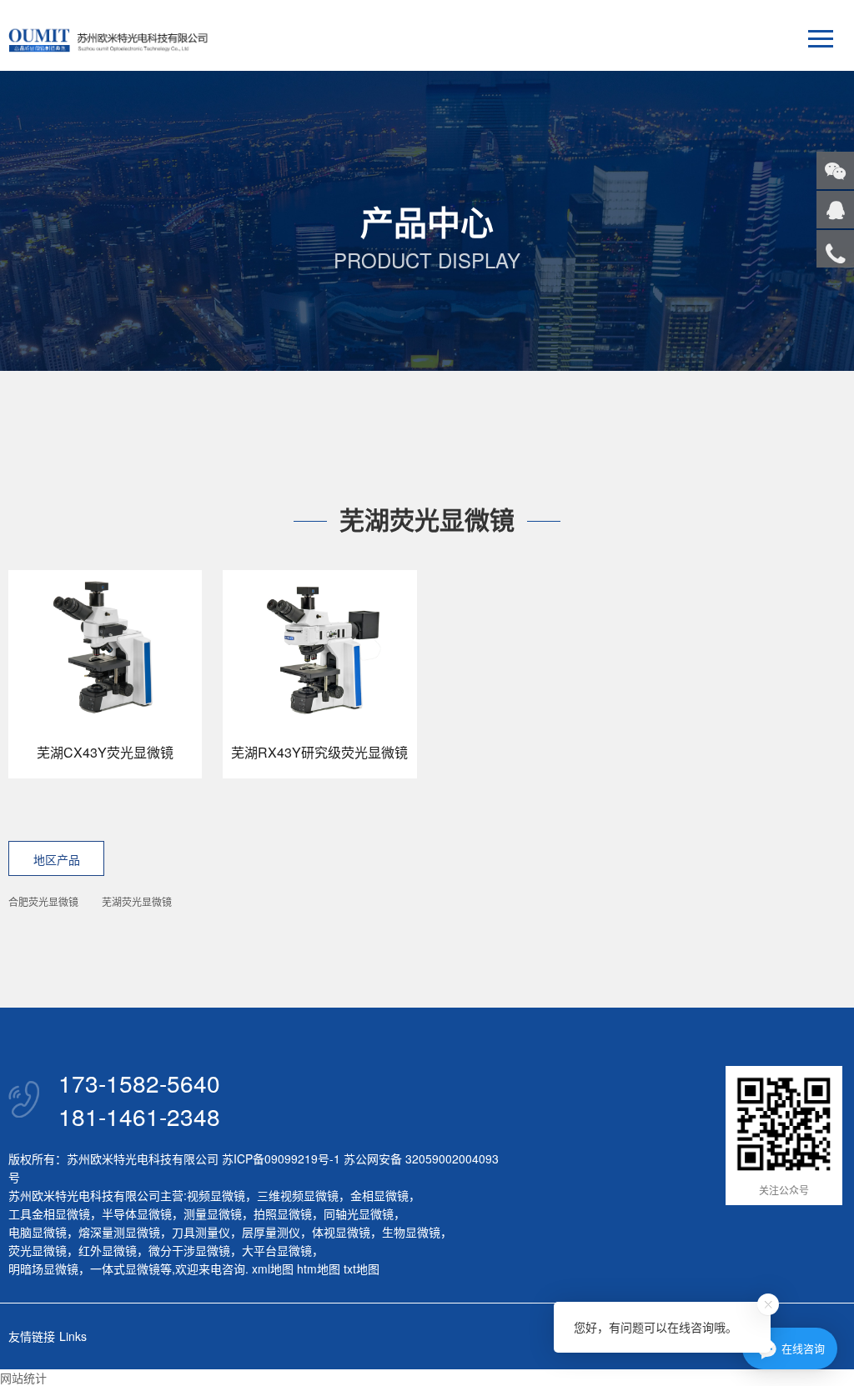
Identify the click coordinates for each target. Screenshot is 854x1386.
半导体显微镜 (137, 1213)
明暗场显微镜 (43, 1268)
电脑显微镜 (37, 1231)
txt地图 (361, 1268)
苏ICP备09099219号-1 (281, 1158)
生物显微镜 (411, 1231)
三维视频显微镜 (298, 1195)
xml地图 (273, 1268)
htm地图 (318, 1268)
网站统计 (23, 1377)
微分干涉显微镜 (189, 1250)
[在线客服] (835, 209)
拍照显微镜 (283, 1213)
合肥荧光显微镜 (43, 901)
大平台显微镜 (277, 1250)
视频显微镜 (216, 1195)
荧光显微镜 (37, 1250)
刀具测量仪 (201, 1231)
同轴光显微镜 (359, 1213)
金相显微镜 (379, 1195)
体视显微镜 (341, 1231)
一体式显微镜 (125, 1268)
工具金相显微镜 (49, 1213)
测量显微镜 (212, 1213)
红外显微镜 (107, 1250)
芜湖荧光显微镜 (137, 901)
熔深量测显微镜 (119, 1231)
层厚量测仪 (271, 1231)
